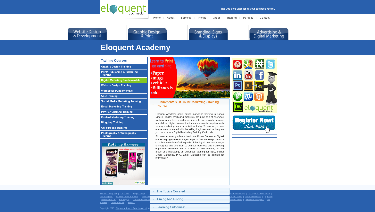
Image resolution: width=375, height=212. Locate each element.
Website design (237, 193)
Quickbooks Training (114, 127)
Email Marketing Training (116, 106)
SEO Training (109, 96)
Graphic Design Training (116, 66)
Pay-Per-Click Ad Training (117, 111)
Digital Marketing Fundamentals (120, 80)
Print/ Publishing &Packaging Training (119, 73)
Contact (265, 17)
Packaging (124, 199)
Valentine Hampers (255, 199)
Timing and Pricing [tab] (170, 199)
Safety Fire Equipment (259, 193)
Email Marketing (192, 154)
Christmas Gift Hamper (144, 199)
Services (186, 17)
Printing (131, 202)
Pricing (202, 17)
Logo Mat (125, 193)
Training (232, 17)
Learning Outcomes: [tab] (171, 207)
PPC (178, 154)
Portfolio (248, 17)
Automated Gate (253, 196)
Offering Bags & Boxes (127, 196)
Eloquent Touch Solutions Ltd (131, 208)
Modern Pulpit (235, 196)
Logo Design (139, 193)
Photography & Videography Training (118, 134)
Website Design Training (116, 85)
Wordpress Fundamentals (117, 90)
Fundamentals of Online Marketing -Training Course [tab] (188, 104)
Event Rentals (117, 202)
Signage (268, 196)
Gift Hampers (106, 196)
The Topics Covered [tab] (171, 191)
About (170, 17)
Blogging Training (112, 122)
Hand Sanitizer (108, 199)
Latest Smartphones (232, 199)
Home (157, 17)
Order (216, 17)
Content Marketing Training (118, 117)
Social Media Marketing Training (121, 101)
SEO (212, 151)
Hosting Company (108, 193)
